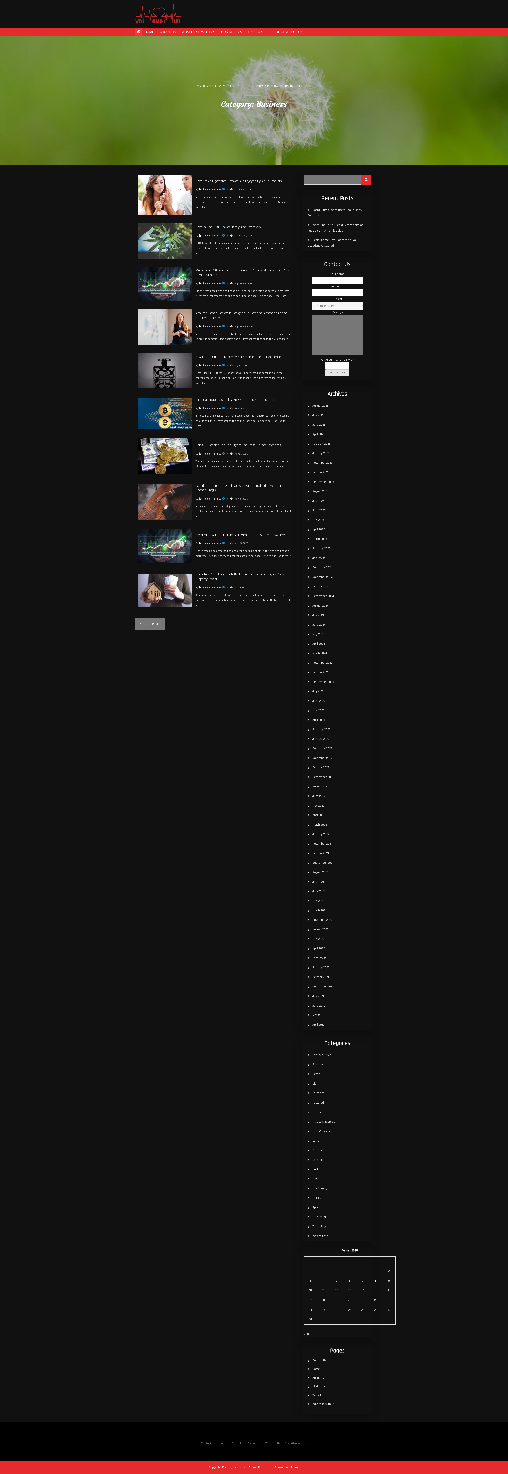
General (317, 1160)
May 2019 (318, 1015)
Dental (316, 1074)
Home (149, 32)
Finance (317, 1112)
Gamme (317, 1150)
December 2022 (322, 748)
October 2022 (320, 767)
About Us (167, 32)
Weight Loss (320, 1236)
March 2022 (319, 825)
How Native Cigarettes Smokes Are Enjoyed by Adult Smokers (239, 181)
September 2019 (322, 987)
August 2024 (320, 606)
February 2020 (321, 958)
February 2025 (321, 548)
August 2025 (320, 491)
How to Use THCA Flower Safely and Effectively (228, 227)
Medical (317, 1198)
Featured (318, 1103)
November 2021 (322, 844)
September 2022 (323, 777)
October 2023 (320, 672)
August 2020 (320, 929)
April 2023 (318, 720)
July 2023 (318, 691)
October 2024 (320, 587)
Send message (337, 372)
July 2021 (318, 882)
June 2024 (319, 625)
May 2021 (318, 901)
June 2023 (319, 701)
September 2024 (323, 596)
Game (316, 1141)
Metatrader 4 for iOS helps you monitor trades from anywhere (240, 535)
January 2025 (321, 558)
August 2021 (320, 872)
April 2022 (318, 815)
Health (316, 1169)
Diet (315, 1084)
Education (318, 1093)
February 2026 (321, 444)
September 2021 (322, 863)
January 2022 (321, 834)
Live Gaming (320, 1188)
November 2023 (322, 663)
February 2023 (321, 729)
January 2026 (321, 453)
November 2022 (322, 758)
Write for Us (319, 1395)
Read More (202, 207)
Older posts (152, 624)
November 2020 (322, 920)
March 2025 (319, 539)
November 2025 (322, 463)
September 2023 (323, 682)
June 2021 (318, 891)
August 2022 (320, 787)
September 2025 (323, 482)
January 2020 (321, 967)
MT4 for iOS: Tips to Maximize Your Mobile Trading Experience (238, 357)
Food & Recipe (321, 1131)
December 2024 (322, 567)
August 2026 (320, 406)
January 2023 (321, 739)
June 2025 (319, 510)
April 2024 (318, 644)
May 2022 (318, 806)
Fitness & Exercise (323, 1122)
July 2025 (318, 501)
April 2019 (318, 1025)
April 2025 (318, 529)
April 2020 (318, 948)
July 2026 (318, 415)
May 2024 (318, 634)
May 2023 (318, 710)
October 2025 (320, 472)
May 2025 (318, 520)
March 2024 (319, 653)
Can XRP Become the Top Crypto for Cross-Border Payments (238, 445)
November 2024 (322, 577)
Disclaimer (257, 32)
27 (349, 1310)
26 (336, 1310)
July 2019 (318, 996)
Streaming (319, 1217)
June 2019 (318, 1006)
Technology (319, 1226)
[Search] (366, 180)
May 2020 (318, 939)
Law (315, 1179)
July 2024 (318, 615)
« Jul (306, 1334)
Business (317, 1064)
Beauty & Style (321, 1055)
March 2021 (319, 910)
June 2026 (319, 425)
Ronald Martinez (212, 189)
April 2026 (318, 434)
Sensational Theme (287, 1467)
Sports (316, 1207)
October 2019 (320, 977)
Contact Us (231, 32)
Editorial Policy (288, 32)
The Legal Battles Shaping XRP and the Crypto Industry (235, 399)
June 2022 (319, 796)
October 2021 (320, 853)
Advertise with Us (198, 32)
